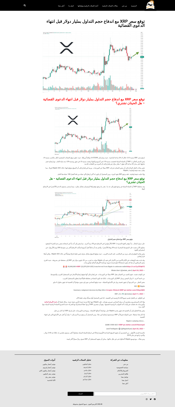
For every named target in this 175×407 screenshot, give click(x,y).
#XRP (78, 267)
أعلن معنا (61, 6)
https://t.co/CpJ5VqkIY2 (136, 267)
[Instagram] (146, 399)
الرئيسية (134, 6)
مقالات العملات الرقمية (110, 6)
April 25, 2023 (138, 329)
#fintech (116, 290)
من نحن (124, 6)
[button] (24, 5)
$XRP (122, 290)
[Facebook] (154, 399)
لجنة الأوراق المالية (50, 302)
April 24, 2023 (138, 270)
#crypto (109, 290)
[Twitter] (150, 399)
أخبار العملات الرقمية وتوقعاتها (88, 6)
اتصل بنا (71, 6)
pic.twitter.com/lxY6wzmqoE (134, 325)
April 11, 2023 (138, 294)
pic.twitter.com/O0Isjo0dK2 (134, 290)
